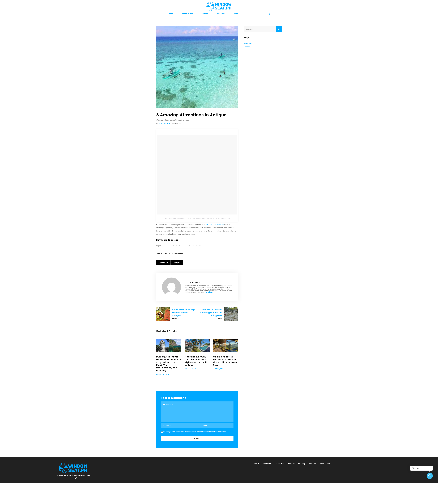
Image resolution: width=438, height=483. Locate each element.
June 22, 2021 (218, 369)
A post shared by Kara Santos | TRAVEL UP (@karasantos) (185, 218)
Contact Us (267, 464)
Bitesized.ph (325, 464)
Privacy (291, 464)
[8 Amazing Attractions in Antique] (171, 287)
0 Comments (177, 254)
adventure (163, 262)
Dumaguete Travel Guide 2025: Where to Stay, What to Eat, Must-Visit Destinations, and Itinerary (168, 363)
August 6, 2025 (162, 374)
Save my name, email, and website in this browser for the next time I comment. (195, 431)
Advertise (280, 464)
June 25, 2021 (190, 369)
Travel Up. (209, 292)
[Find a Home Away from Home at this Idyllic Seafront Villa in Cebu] (197, 345)
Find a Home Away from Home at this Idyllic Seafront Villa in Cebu (196, 360)
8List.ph (312, 464)
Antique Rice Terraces (215, 224)
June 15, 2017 (161, 254)
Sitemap (301, 464)
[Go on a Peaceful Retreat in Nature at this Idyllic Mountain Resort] (225, 345)
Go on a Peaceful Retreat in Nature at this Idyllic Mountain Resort (225, 360)
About (256, 464)
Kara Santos (164, 123)
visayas (177, 262)
